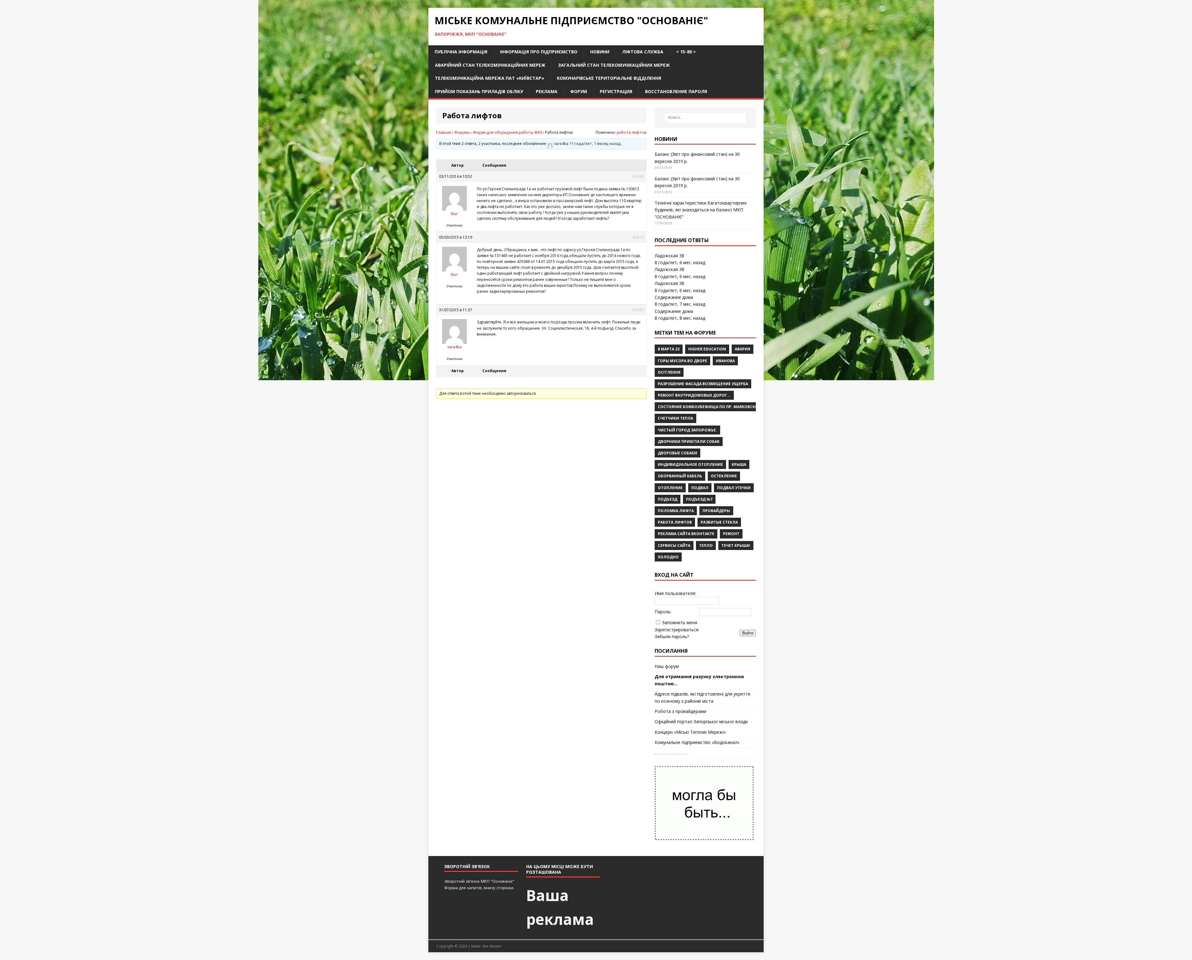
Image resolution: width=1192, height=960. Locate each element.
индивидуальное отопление (690, 464)
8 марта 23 (669, 349)
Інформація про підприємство (538, 52)
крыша (739, 464)
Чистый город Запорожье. (687, 430)
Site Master (492, 946)
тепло (706, 545)
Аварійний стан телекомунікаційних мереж (490, 65)
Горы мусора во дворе (682, 360)
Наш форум (667, 666)
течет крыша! (735, 545)
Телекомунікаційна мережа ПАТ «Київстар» (489, 78)
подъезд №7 (699, 499)
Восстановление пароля (676, 91)
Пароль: (663, 612)
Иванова (725, 360)
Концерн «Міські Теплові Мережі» (690, 732)
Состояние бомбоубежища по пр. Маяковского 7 (712, 406)
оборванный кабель (680, 476)
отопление (670, 487)
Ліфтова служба (642, 52)
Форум (578, 91)
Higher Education (707, 349)
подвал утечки (734, 487)
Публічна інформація (461, 52)
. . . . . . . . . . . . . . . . (671, 753)
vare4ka (561, 143)
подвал (699, 487)
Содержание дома (674, 297)
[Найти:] (705, 117)
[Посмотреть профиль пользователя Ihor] (454, 207)
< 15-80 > (686, 52)
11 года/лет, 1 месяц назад (595, 143)
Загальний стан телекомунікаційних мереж (614, 65)
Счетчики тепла (675, 418)
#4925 (638, 237)
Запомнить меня (679, 622)
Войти (747, 633)
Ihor (454, 213)
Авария (742, 349)
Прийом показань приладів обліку (479, 91)
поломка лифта (676, 510)
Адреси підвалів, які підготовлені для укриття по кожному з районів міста (702, 697)
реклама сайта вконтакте (686, 533)
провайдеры (716, 510)
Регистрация (616, 91)
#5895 (638, 310)
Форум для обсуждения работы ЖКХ (507, 132)
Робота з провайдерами (680, 711)
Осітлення (669, 372)
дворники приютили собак (689, 441)
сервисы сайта (674, 545)
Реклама (547, 91)
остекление (724, 476)
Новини (599, 52)
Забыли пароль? (672, 636)
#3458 (638, 176)
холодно (668, 557)
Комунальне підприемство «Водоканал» (697, 742)
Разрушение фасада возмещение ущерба (703, 383)
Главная (443, 132)
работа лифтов (632, 132)
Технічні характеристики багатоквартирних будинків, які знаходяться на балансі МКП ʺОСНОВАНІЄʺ (701, 210)
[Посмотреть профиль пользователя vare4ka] (550, 143)
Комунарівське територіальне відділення (609, 78)
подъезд (667, 499)
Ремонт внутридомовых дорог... (694, 395)
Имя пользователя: (675, 593)
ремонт (731, 533)
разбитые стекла (719, 522)
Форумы (462, 132)
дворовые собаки (677, 453)
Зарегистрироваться (676, 630)
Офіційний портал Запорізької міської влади (701, 721)
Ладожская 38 (669, 256)
